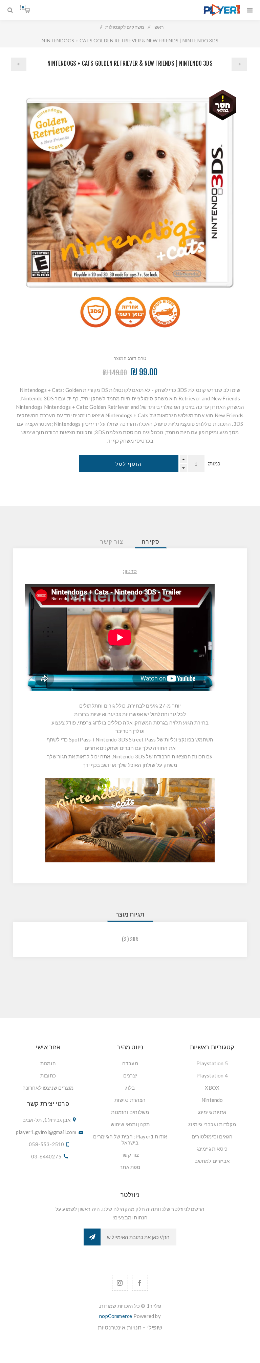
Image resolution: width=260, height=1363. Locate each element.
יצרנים (130, 1075)
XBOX (212, 1088)
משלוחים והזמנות (130, 1112)
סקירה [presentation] (151, 541)
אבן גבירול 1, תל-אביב (46, 1120)
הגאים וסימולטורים (212, 1136)
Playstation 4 (212, 1075)
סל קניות (23, 7)
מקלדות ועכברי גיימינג (212, 1124)
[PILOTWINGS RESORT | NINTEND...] (19, 64)
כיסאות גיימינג (212, 1149)
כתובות (48, 1075)
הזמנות (48, 1063)
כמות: (214, 463)
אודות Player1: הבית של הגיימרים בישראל (130, 1139)
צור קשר (130, 1155)
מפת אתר (130, 1167)
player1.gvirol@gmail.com (46, 1132)
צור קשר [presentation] (112, 541)
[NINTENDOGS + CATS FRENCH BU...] (239, 64)
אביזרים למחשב (212, 1161)
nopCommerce (115, 1316)
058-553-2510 (46, 1144)
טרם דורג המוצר (130, 358)
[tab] (151, 541)
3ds (134, 939)
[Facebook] (140, 1283)
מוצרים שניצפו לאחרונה (47, 1088)
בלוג (130, 1088)
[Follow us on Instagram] (120, 1283)
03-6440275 (46, 1156)
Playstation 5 (212, 1063)
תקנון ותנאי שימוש (130, 1124)
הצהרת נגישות (130, 1100)
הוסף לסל (128, 464)
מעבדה (130, 1063)
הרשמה (92, 1237)
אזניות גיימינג (212, 1112)
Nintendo (212, 1100)
